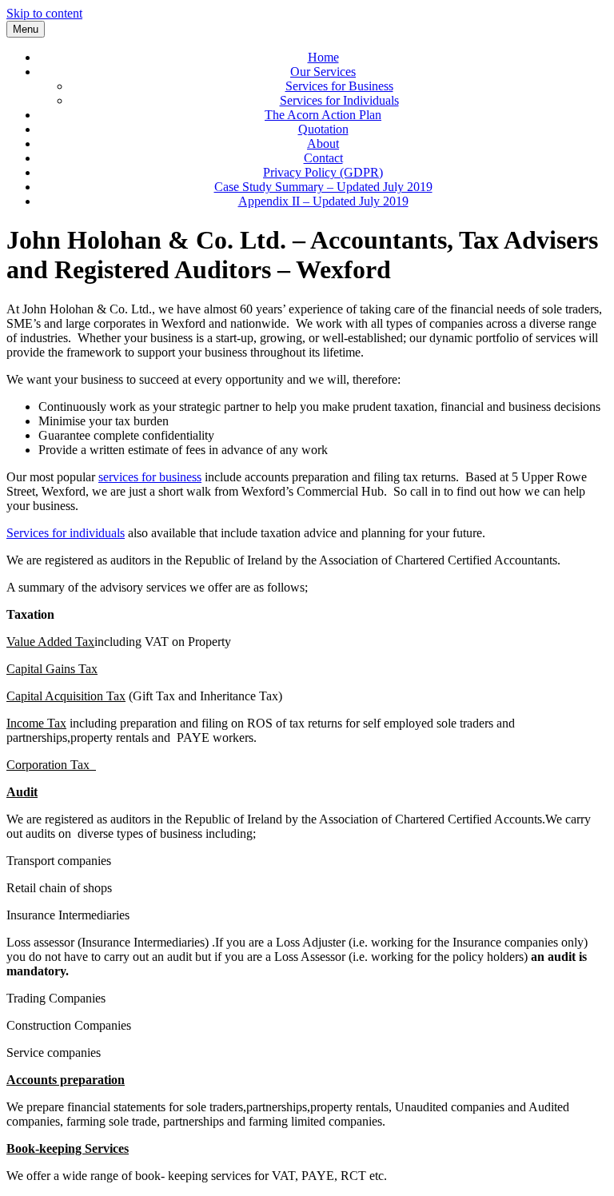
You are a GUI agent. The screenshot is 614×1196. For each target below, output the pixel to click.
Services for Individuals (339, 100)
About (323, 143)
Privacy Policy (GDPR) (323, 172)
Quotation (323, 129)
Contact (323, 158)
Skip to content (44, 13)
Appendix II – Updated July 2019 (323, 201)
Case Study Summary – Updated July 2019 (323, 186)
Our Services (323, 71)
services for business (149, 477)
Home (323, 57)
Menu (25, 29)
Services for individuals (65, 533)
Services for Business (339, 86)
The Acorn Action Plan (323, 115)
